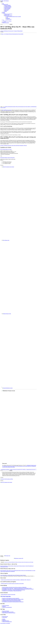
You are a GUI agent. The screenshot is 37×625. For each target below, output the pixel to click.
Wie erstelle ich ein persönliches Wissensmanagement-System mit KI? (12, 601)
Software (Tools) (6, 14)
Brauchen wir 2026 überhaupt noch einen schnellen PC (10, 598)
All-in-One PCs (6, 9)
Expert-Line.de (4, 617)
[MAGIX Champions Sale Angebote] (19, 166)
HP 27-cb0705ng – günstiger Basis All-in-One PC (28, 469)
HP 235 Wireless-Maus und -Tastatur (6, 149)
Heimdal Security (8, 19)
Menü (1, 1)
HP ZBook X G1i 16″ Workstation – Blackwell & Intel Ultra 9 (11, 590)
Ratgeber (3, 12)
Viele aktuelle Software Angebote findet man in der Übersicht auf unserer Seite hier (13, 575)
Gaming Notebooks (7, 8)
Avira (7, 17)
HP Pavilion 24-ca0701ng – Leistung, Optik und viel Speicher (10, 469)
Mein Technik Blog (7, 596)
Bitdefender (8, 18)
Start (3, 3)
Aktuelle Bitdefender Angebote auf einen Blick (8, 594)
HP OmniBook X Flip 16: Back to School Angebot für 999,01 (11, 600)
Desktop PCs (6, 10)
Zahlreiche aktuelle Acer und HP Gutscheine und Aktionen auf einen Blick (12, 583)
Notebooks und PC (5, 4)
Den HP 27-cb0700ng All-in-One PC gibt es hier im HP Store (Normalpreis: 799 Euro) (13, 145)
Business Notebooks (7, 5)
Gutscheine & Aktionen (7, 20)
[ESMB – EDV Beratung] (4, 0)
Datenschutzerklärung (5, 22)
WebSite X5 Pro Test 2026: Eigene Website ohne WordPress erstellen (12, 599)
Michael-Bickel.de (5, 616)
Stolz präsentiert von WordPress (5, 623)
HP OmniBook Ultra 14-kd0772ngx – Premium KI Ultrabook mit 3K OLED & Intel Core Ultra (16, 588)
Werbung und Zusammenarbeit (7, 607)
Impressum (4, 21)
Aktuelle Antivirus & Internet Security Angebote (13, 16)
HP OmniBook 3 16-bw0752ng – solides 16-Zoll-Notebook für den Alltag (13, 589)
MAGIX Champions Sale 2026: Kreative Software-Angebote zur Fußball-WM (14, 587)
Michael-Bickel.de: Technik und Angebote (8, 612)
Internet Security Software (8, 15)
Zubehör (5, 11)
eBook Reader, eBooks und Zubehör (7, 611)
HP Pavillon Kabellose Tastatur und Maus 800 (7, 157)
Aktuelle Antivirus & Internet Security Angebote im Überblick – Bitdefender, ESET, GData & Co (16, 579)
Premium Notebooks (7, 7)
